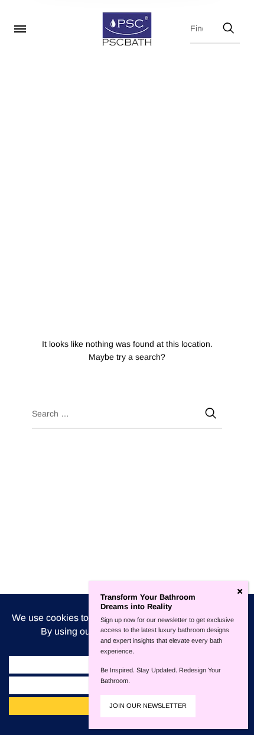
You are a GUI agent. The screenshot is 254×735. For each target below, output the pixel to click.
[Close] (240, 591)
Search (228, 26)
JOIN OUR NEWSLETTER (148, 705)
